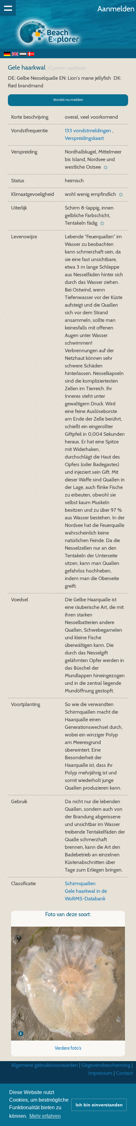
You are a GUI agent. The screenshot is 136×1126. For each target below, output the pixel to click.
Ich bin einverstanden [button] (99, 1104)
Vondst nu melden (68, 99)
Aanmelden (115, 8)
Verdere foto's (68, 1048)
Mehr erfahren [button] (45, 1116)
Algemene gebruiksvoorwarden (44, 1065)
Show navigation (8, 8)
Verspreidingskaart (84, 138)
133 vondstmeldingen (88, 131)
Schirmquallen (80, 883)
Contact (124, 1073)
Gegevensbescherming (106, 1065)
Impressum (100, 1073)
